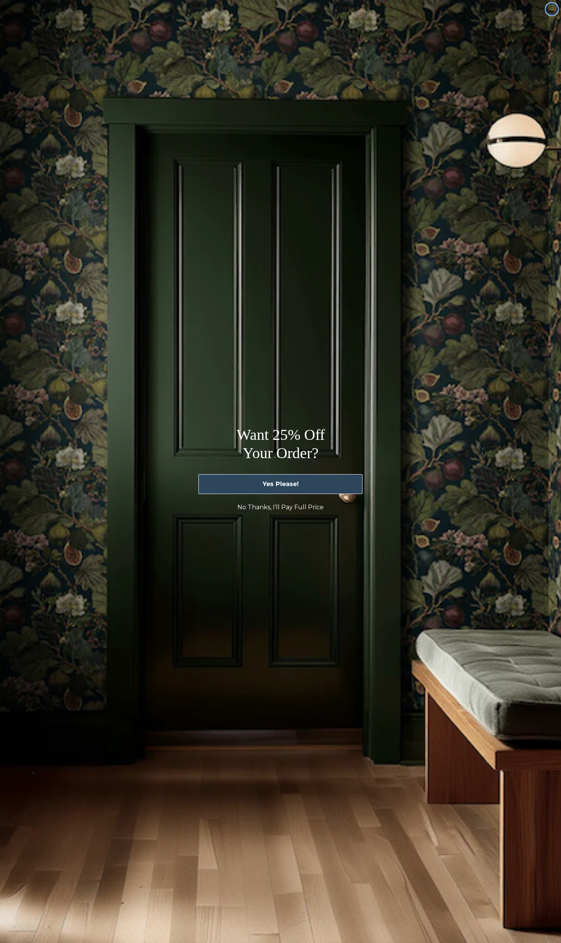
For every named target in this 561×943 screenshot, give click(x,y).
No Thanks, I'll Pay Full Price (280, 507)
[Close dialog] (552, 9)
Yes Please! (281, 484)
